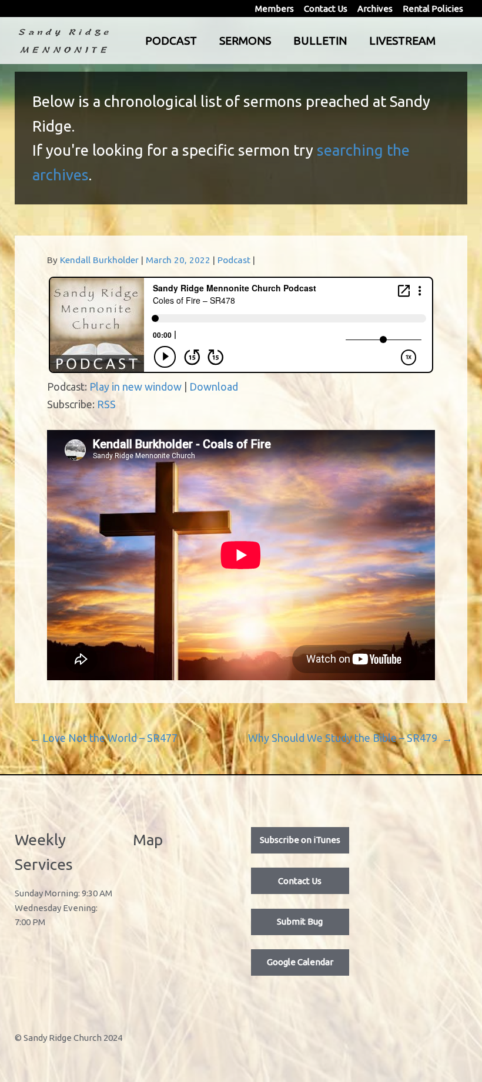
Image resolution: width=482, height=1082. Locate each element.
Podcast (171, 40)
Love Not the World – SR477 (103, 738)
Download (213, 386)
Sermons (245, 40)
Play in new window (135, 386)
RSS (106, 404)
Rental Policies (433, 9)
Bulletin (320, 40)
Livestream (402, 40)
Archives (375, 9)
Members (274, 9)
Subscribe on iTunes (300, 840)
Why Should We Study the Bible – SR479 (350, 738)
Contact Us (325, 9)
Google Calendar (300, 962)
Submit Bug (300, 921)
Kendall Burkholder (99, 260)
